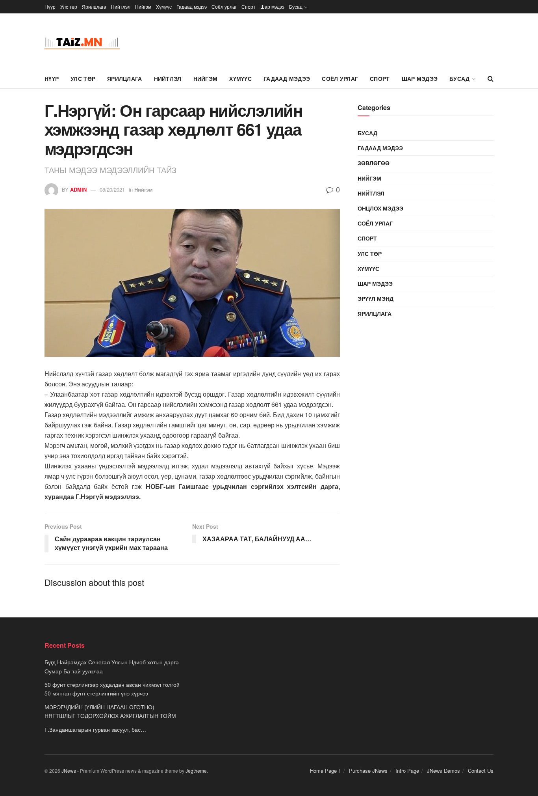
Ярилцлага (94, 6)
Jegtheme (196, 770)
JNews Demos (443, 770)
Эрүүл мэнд (375, 298)
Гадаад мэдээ (191, 6)
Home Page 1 (325, 770)
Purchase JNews (368, 770)
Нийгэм (143, 6)
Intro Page (407, 770)
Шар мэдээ (272, 6)
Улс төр (68, 6)
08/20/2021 (112, 189)
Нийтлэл (120, 6)
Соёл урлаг (224, 6)
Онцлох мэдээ (380, 208)
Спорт (248, 6)
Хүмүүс (164, 6)
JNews (68, 770)
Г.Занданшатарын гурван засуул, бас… (95, 729)
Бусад (295, 6)
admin (78, 189)
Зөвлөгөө (374, 163)
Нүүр (50, 6)
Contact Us (480, 770)
